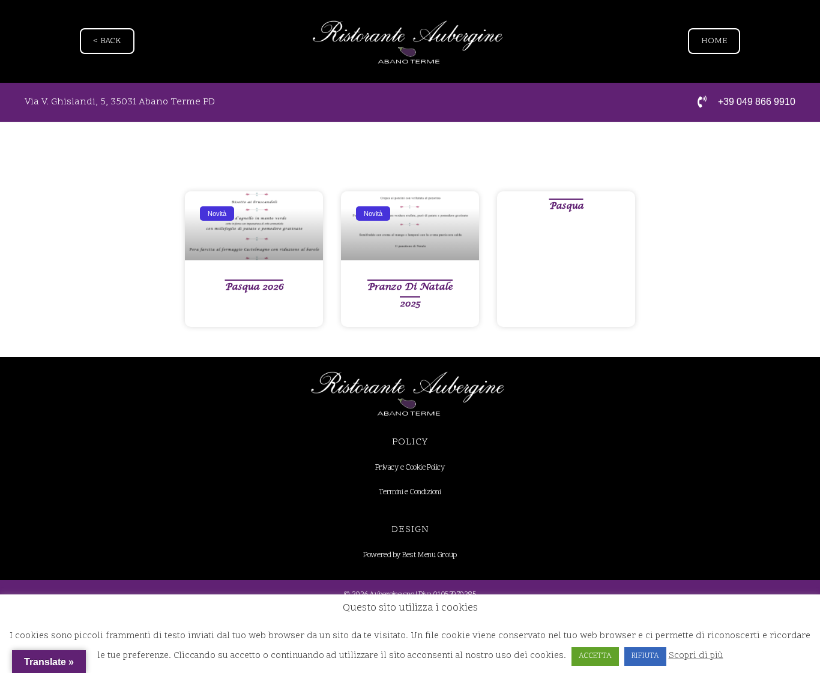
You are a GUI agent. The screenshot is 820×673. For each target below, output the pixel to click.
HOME (714, 41)
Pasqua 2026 (254, 287)
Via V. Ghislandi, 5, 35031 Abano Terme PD (120, 102)
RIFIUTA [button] (645, 656)
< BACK (107, 41)
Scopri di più (696, 656)
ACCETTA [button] (595, 656)
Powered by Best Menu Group (409, 555)
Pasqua (566, 206)
